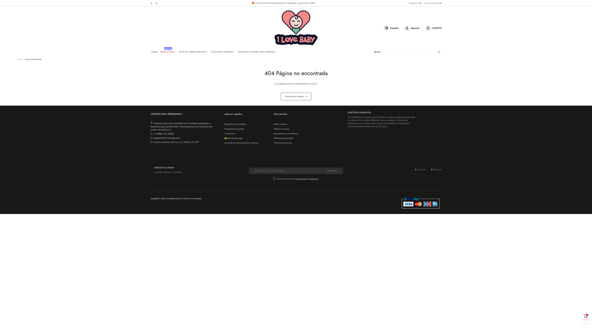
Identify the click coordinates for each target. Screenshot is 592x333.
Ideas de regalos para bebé (193, 52)
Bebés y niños (167, 52)
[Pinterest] (156, 3)
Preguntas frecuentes (234, 129)
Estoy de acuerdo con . (298, 179)
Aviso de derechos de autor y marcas (241, 143)
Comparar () (415, 3)
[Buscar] (439, 52)
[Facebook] (151, 3)
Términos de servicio (283, 143)
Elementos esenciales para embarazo (256, 52)
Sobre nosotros (280, 124)
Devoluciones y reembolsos (286, 133)
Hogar (154, 52)
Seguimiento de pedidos (235, 124)
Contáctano (229, 133)
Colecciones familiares (222, 52)
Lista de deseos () (433, 3)
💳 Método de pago (233, 138)
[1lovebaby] (296, 27)
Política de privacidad (283, 138)
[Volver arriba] (585, 323)
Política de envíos (281, 129)
